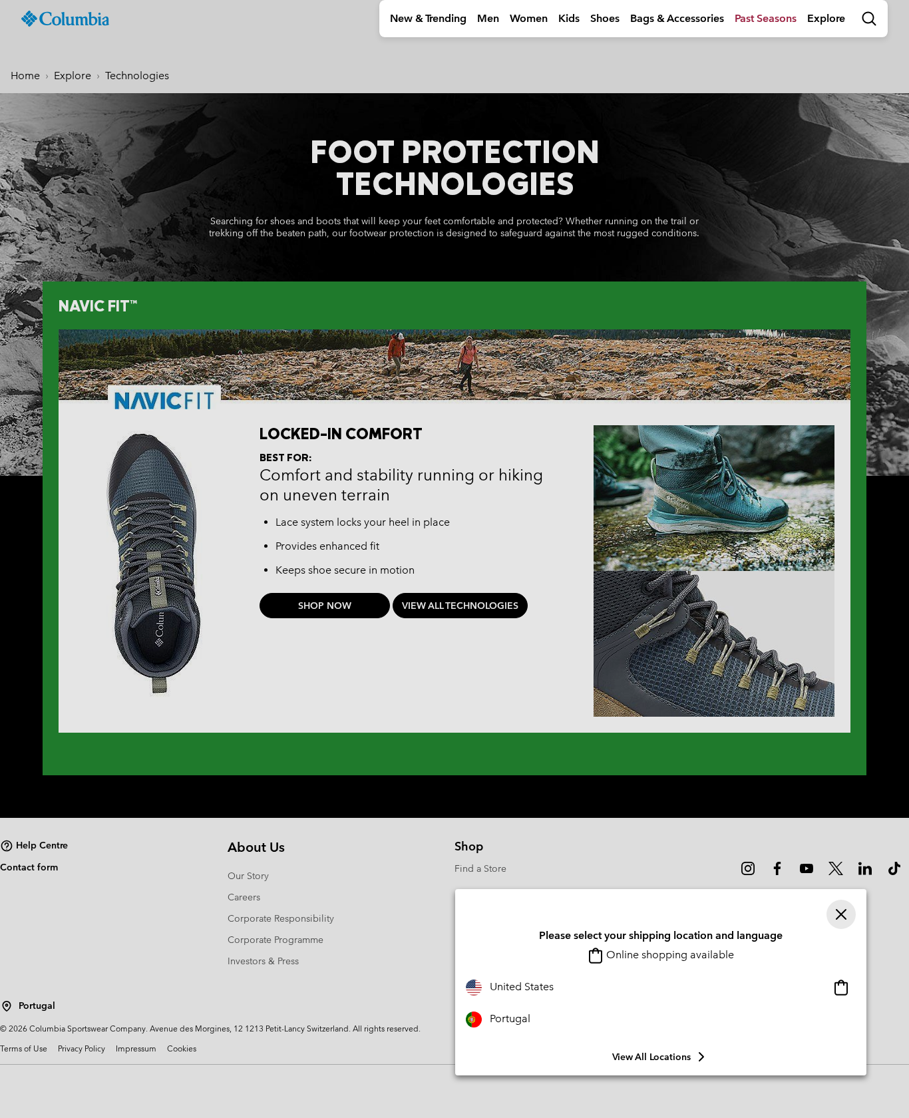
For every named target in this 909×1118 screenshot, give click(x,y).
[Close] (841, 914)
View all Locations (651, 1057)
